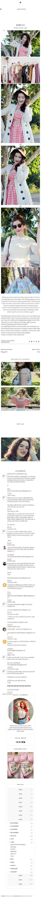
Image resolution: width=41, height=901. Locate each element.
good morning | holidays (18, 844)
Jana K (9, 495)
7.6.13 (9, 493)
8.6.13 (9, 509)
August (13, 836)
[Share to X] (32, 341)
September (15, 832)
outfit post (10, 340)
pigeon (9, 655)
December (14, 823)
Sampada (10, 529)
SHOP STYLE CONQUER (15, 474)
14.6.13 (9, 667)
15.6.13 (9, 692)
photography (5, 342)
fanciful (13, 849)
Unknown (10, 582)
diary (4, 340)
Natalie (9, 602)
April (12, 862)
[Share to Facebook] (29, 341)
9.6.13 (9, 600)
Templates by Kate (27, 896)
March (13, 865)
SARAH (9, 561)
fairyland (13, 847)
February (14, 868)
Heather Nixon (12, 626)
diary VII (13, 854)
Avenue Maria (9, 896)
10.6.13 (9, 625)
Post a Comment (8, 694)
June (12, 842)
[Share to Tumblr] (36, 341)
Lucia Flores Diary (13, 689)
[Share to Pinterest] (34, 341)
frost (12, 856)
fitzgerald (13, 851)
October (14, 829)
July (12, 839)
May (12, 859)
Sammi (9, 545)
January (14, 872)
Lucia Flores (11, 669)
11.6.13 (9, 637)
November (15, 826)
